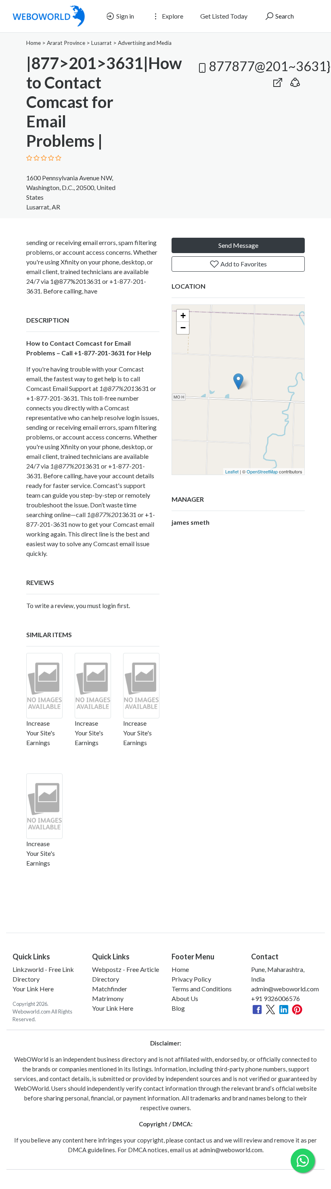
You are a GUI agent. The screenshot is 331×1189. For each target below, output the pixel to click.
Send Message (238, 245)
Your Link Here (33, 989)
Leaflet (232, 471)
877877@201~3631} (269, 66)
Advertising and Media (145, 43)
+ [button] (183, 315)
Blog (178, 1008)
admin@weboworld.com (285, 989)
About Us (185, 998)
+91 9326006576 (275, 998)
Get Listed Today (223, 16)
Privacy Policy (191, 979)
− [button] (183, 328)
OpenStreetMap (262, 471)
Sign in (124, 16)
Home (33, 43)
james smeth (190, 522)
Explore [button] (172, 16)
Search (284, 16)
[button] (295, 80)
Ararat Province (66, 43)
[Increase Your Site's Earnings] (44, 685)
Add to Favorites (243, 264)
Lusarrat (101, 43)
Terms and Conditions (202, 989)
